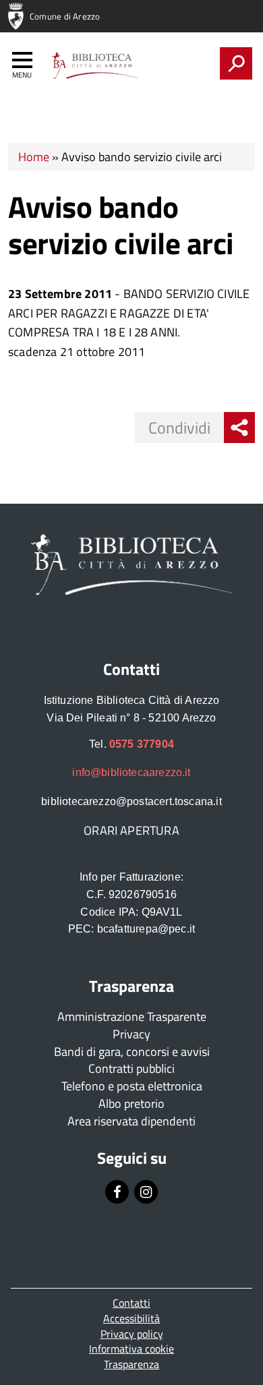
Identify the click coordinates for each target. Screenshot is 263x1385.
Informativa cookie (131, 1348)
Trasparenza (131, 1364)
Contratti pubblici (131, 1068)
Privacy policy (131, 1334)
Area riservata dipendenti (131, 1121)
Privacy (131, 1034)
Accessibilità (131, 1318)
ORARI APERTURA (131, 830)
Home (33, 157)
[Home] (94, 65)
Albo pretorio (131, 1103)
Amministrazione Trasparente (131, 1016)
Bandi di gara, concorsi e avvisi (132, 1051)
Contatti (131, 1303)
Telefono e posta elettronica (131, 1086)
